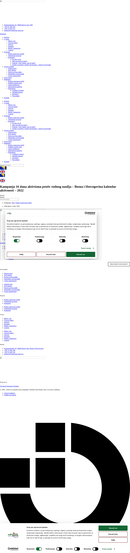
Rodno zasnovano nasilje (16, 54)
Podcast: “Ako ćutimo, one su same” (24, 63)
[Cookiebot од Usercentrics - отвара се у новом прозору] (13, 549)
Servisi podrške (9, 67)
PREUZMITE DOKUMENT (119, 264)
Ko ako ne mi (16, 59)
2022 (13, 203)
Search (2, 165)
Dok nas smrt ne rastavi (19, 61)
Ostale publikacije (14, 85)
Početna (6, 37)
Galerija (10, 50)
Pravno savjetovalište (15, 72)
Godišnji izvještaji (18, 90)
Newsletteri (16, 96)
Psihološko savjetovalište (16, 74)
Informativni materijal (15, 87)
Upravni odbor (13, 43)
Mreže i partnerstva (14, 48)
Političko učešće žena (15, 83)
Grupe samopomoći (14, 76)
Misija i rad (11, 41)
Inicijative (15, 94)
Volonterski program (14, 56)
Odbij (113, 540)
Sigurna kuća (12, 68)
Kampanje (11, 57)
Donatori (11, 46)
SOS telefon (12, 70)
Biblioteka (7, 79)
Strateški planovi (17, 92)
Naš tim (10, 45)
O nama (6, 39)
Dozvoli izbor (113, 534)
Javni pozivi (8, 77)
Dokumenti (11, 88)
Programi (7, 52)
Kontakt (6, 98)
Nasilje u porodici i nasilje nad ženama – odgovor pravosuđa (31, 65)
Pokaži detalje (107, 549)
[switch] (59, 549)
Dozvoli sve (113, 528)
